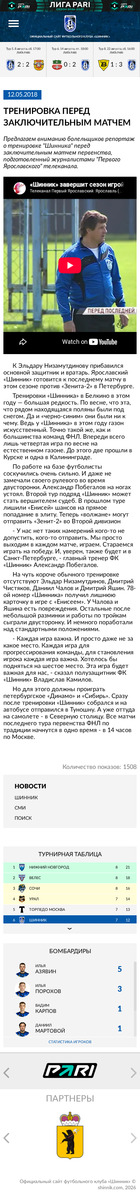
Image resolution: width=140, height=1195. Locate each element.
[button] (6, 1073)
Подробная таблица (70, 928)
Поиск (23, 818)
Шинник (26, 798)
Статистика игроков (70, 1042)
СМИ (20, 808)
